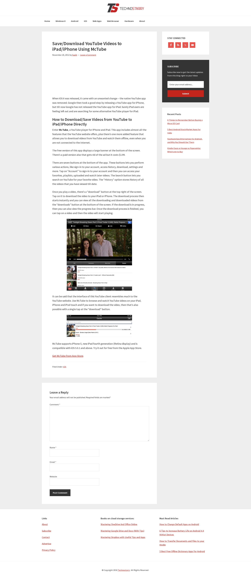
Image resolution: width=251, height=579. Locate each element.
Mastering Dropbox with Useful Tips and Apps (123, 537)
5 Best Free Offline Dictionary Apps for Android (182, 551)
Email (53, 462)
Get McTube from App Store (67, 355)
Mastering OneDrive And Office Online (119, 524)
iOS (64, 366)
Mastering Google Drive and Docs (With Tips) (122, 530)
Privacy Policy (48, 550)
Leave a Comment (88, 55)
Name (53, 447)
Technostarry (125, 8)
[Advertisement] (99, 78)
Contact (46, 537)
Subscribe (46, 530)
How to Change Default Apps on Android (179, 524)
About (45, 524)
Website (53, 476)
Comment (55, 404)
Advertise (46, 543)
